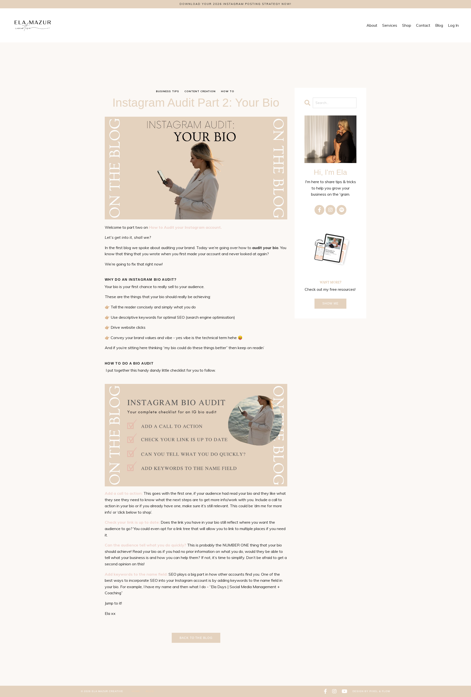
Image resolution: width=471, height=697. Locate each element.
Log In (453, 25)
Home (136, 691)
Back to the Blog (196, 638)
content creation (200, 91)
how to (227, 91)
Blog (150, 691)
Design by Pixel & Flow (371, 691)
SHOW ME (330, 303)
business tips (167, 91)
